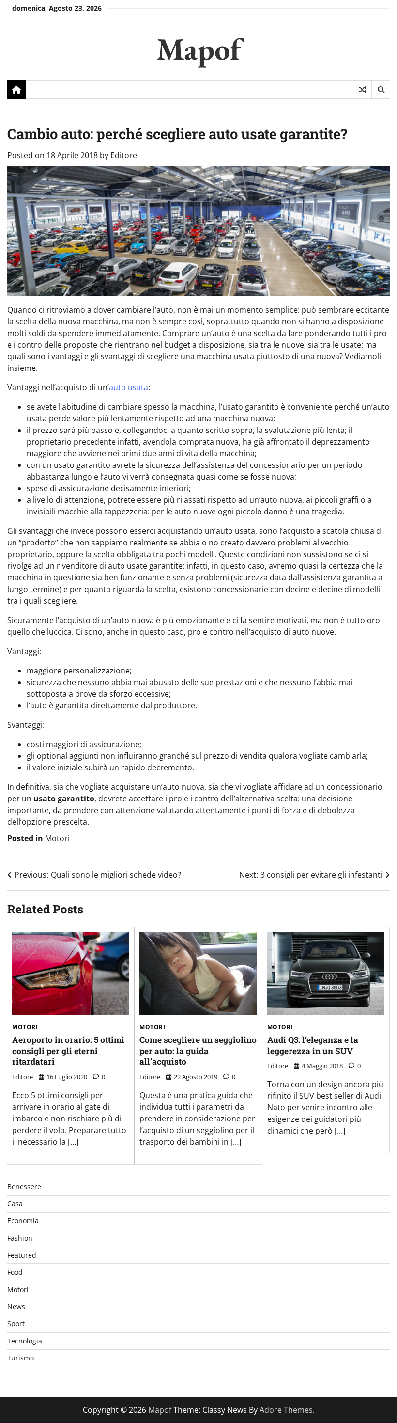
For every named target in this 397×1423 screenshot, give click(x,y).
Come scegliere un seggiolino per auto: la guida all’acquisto (198, 1050)
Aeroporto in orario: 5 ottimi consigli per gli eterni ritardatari (68, 1050)
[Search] (380, 89)
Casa (15, 1203)
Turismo (20, 1358)
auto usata (128, 387)
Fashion (19, 1238)
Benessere (24, 1187)
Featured (21, 1255)
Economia (23, 1220)
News (16, 1306)
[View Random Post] (362, 89)
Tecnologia (24, 1341)
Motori (57, 838)
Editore (123, 155)
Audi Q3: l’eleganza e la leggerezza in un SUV (312, 1045)
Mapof (198, 49)
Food (15, 1272)
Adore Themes (286, 1410)
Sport (16, 1323)
